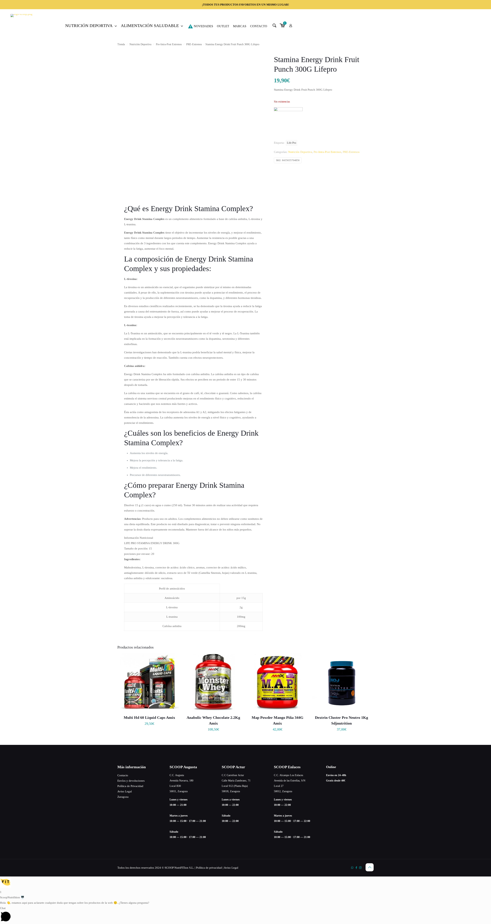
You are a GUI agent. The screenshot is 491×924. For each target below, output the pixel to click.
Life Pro (291, 142)
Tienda (121, 44)
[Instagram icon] (360, 867)
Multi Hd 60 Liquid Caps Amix (149, 717)
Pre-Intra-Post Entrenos (169, 44)
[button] (245, 882)
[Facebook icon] (356, 867)
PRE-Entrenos (194, 44)
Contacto (122, 775)
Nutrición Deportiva (140, 44)
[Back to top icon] (370, 867)
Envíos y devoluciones (131, 780)
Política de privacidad (209, 867)
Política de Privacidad (130, 786)
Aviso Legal (124, 791)
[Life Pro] (288, 110)
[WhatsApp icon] (352, 867)
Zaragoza (123, 796)
